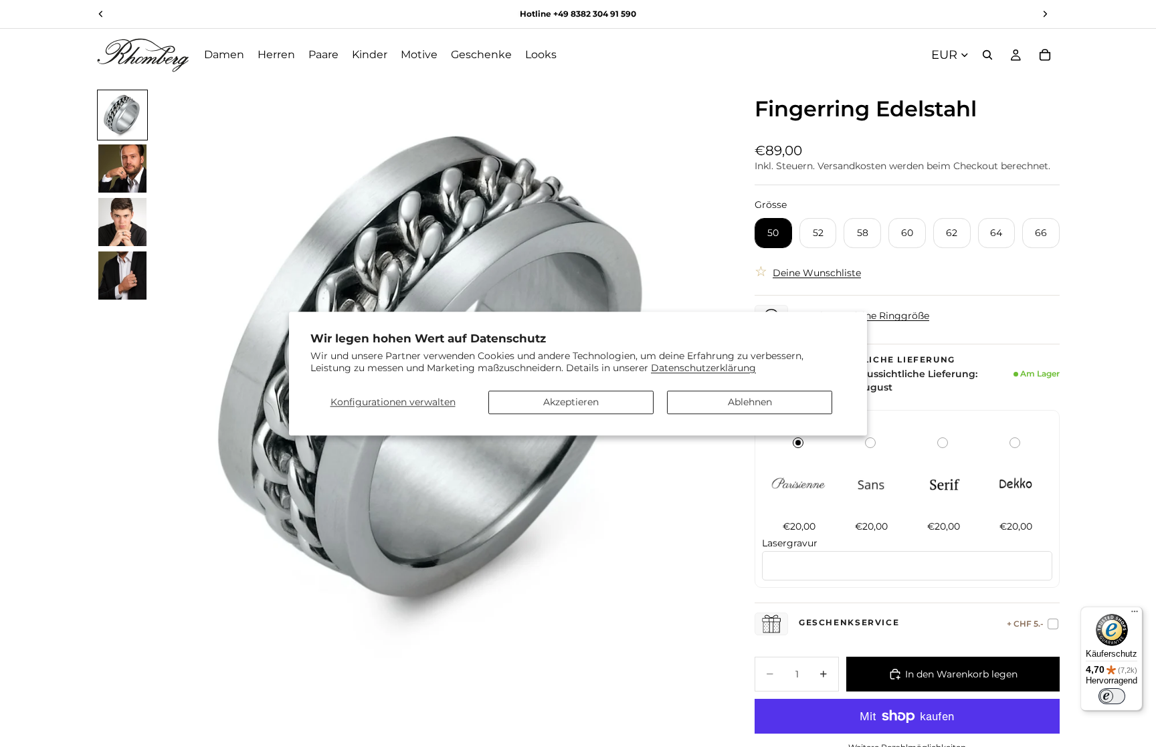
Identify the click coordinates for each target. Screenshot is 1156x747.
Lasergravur (789, 543)
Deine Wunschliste (817, 273)
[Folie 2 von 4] (122, 168)
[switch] (1111, 696)
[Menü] (1135, 615)
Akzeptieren (571, 402)
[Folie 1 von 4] (122, 115)
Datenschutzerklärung (703, 368)
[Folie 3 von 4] (122, 222)
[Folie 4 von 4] (122, 275)
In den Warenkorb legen (961, 674)
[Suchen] (987, 55)
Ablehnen (750, 402)
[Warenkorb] (1045, 55)
